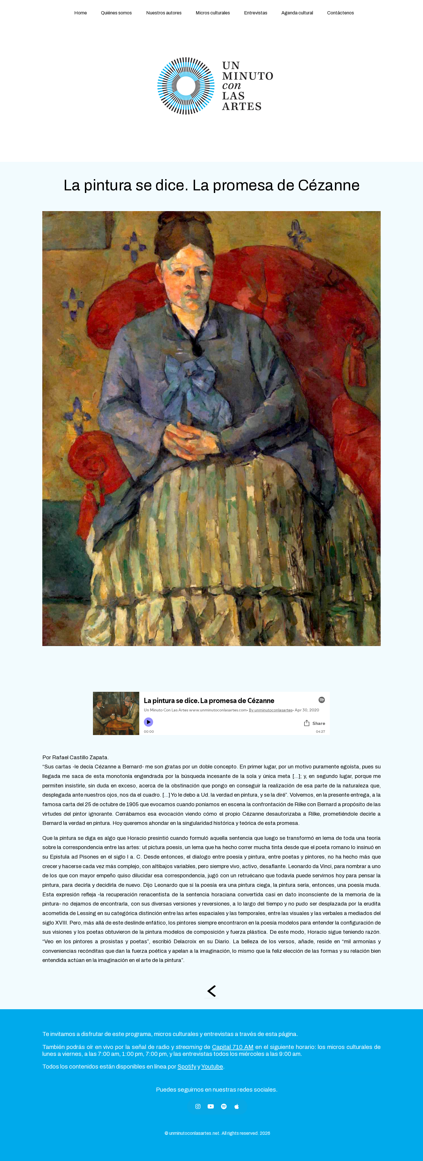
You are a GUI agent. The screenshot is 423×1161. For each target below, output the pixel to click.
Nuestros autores (164, 12)
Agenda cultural (297, 12)
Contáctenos (340, 12)
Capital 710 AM (233, 1047)
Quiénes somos (116, 12)
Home (80, 12)
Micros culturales (213, 12)
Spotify (187, 1066)
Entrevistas (255, 12)
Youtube (212, 1066)
